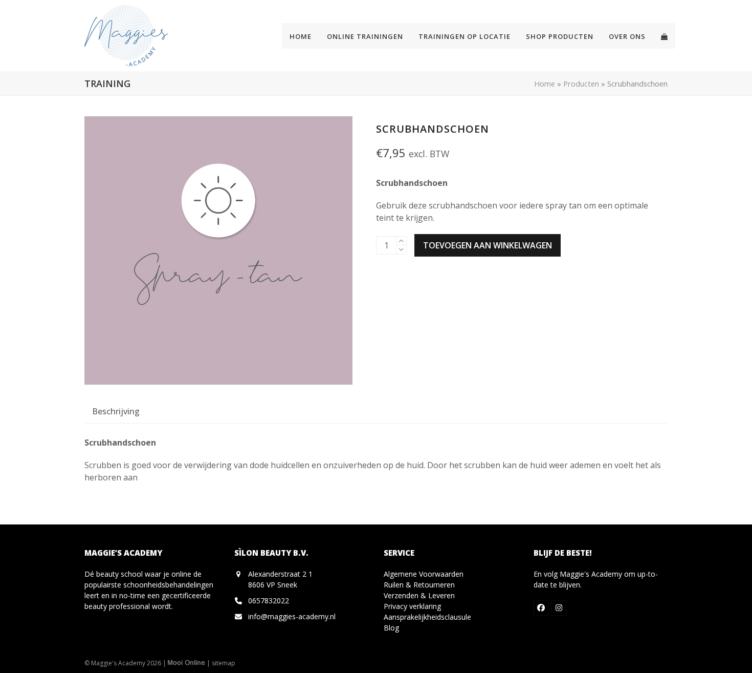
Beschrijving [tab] (116, 411)
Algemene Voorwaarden (423, 574)
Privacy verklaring (412, 606)
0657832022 (268, 600)
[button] (664, 36)
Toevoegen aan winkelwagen (487, 245)
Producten (581, 83)
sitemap (223, 663)
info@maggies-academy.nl (292, 616)
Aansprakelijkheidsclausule (427, 617)
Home (544, 83)
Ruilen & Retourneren (419, 585)
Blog (391, 628)
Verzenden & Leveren (419, 595)
